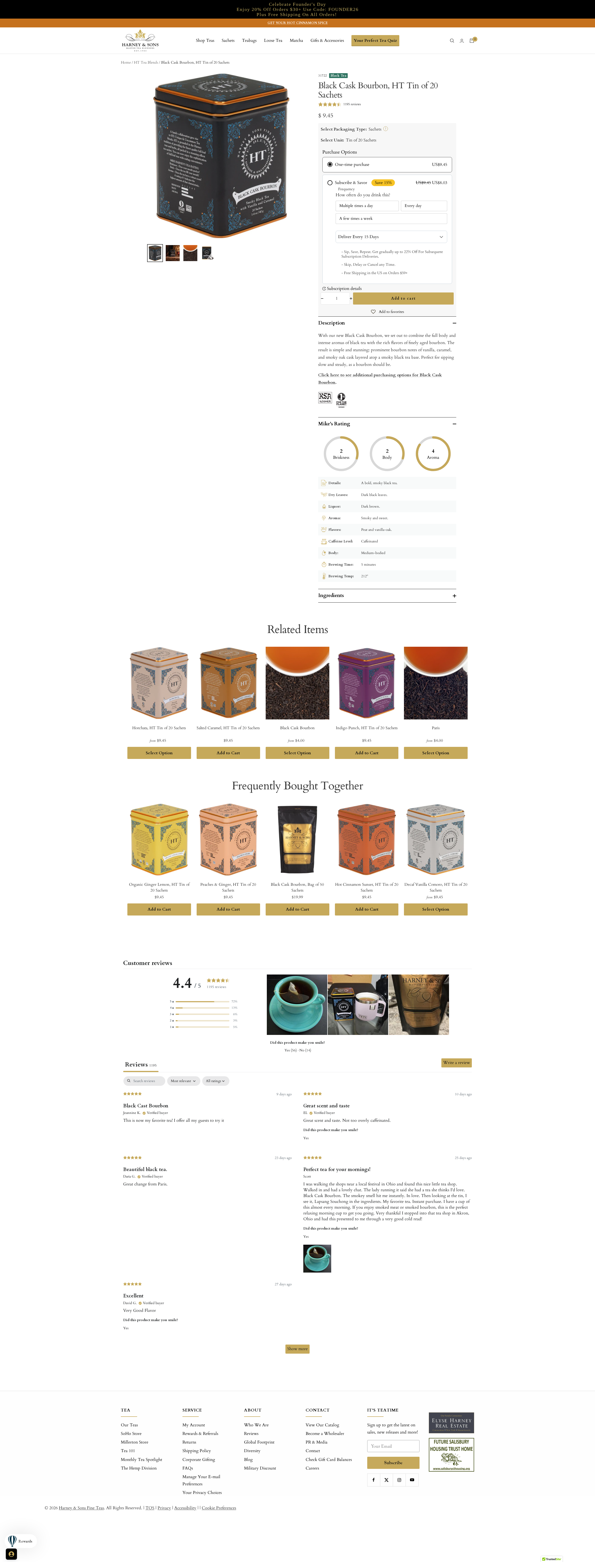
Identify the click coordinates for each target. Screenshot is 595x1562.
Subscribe (393, 1462)
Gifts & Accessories (327, 40)
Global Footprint (259, 1442)
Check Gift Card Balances (329, 1460)
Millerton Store (134, 1442)
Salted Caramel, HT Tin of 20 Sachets (228, 728)
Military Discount (260, 1468)
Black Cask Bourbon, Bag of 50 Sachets (297, 887)
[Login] (462, 41)
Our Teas (129, 1425)
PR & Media (316, 1442)
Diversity (252, 1451)
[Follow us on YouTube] (412, 1479)
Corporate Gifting (198, 1460)
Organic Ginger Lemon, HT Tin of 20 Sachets (159, 887)
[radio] (387, 164)
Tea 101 (128, 1451)
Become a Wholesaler (325, 1434)
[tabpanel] (297, 1217)
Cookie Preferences (219, 1508)
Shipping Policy (196, 1451)
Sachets (228, 40)
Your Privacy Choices (202, 1493)
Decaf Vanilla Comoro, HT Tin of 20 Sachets (435, 887)
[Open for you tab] (11, 1554)
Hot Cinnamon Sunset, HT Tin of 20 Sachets (366, 887)
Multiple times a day (356, 205)
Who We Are (256, 1425)
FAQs (187, 1468)
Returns (189, 1442)
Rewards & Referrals (200, 1434)
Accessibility (185, 1508)
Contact (313, 1451)
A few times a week (356, 218)
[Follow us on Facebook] (373, 1479)
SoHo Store (131, 1434)
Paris (436, 728)
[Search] (452, 41)
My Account (193, 1425)
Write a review (456, 1063)
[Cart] (471, 41)
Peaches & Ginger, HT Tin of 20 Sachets (228, 887)
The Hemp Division (139, 1468)
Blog (248, 1460)
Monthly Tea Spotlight (141, 1460)
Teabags (249, 40)
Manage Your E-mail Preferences (201, 1480)
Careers (312, 1468)
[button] (203, 1001)
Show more (297, 1349)
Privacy (164, 1508)
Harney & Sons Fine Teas (81, 1508)
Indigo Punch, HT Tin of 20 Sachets (367, 728)
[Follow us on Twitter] (386, 1479)
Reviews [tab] (141, 1065)
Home (126, 62)
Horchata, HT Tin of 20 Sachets (159, 728)
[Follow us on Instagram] (399, 1479)
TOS (149, 1508)
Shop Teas (205, 40)
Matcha (296, 40)
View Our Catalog (322, 1425)
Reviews (251, 1434)
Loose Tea (273, 40)
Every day (413, 205)
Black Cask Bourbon (297, 728)
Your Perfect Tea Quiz (375, 40)
